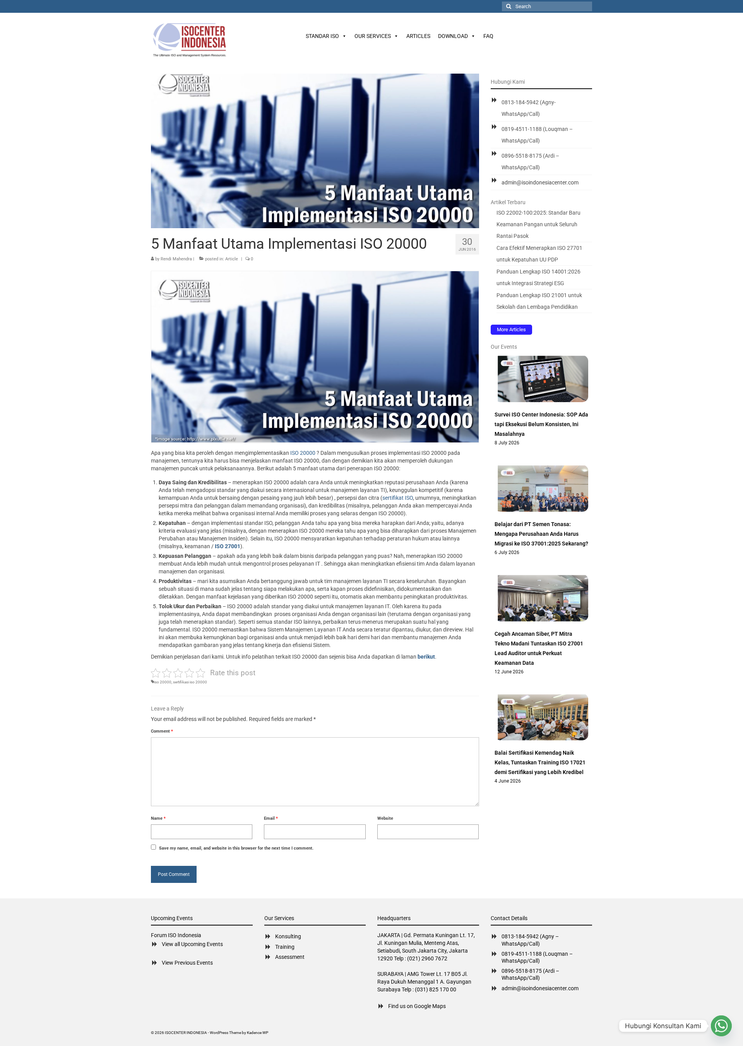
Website (385, 818)
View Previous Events (187, 963)
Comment (162, 731)
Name (158, 818)
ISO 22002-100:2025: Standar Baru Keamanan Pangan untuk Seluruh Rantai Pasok (538, 224)
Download (453, 36)
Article (231, 259)
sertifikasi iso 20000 (190, 682)
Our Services (372, 36)
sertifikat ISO (397, 498)
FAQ (488, 36)
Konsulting (288, 936)
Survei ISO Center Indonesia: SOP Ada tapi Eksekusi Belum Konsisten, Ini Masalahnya (541, 424)
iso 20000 (162, 682)
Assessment (290, 957)
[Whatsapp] (721, 1025)
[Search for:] (547, 6)
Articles (418, 36)
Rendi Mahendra (176, 259)
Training (284, 947)
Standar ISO (322, 36)
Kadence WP (257, 1033)
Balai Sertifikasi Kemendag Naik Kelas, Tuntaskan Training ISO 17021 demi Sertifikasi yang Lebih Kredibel (540, 762)
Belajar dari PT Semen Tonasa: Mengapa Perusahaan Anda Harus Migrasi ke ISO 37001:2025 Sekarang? (541, 534)
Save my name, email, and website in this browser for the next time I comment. (236, 848)
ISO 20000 (302, 453)
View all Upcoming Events (192, 944)
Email (271, 818)
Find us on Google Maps (417, 1006)
